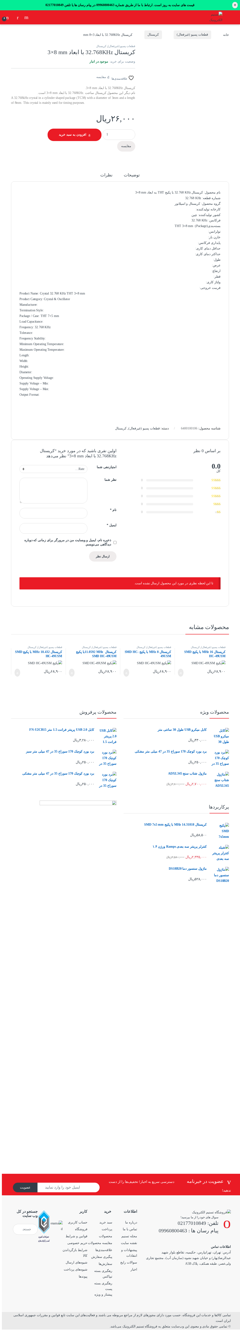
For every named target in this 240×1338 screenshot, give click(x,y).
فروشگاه (81, 1229)
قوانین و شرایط (76, 1236)
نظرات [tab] (106, 175)
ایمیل (111, 525)
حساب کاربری (77, 1222)
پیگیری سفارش (101, 1257)
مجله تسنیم (129, 1236)
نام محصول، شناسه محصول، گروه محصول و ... (25, 17)
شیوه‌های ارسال (76, 1262)
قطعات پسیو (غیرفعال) (192, 34)
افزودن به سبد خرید (72, 134)
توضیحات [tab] (132, 175)
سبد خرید (105, 1222)
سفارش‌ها (105, 1264)
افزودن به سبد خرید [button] (183, 673)
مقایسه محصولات (100, 1243)
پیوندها (83, 1276)
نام (113, 510)
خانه (226, 34)
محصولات (105, 1236)
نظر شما (110, 479)
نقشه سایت (129, 1243)
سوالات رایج (128, 1262)
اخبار (134, 1269)
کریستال (153, 34)
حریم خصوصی (77, 1243)
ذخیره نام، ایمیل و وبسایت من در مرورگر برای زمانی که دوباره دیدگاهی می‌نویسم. (67, 542)
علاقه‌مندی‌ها (103, 1250)
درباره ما (131, 1222)
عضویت (25, 1187)
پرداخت (107, 1229)
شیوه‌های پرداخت (75, 1269)
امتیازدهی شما (106, 467)
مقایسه (101, 77)
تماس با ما (130, 1229)
